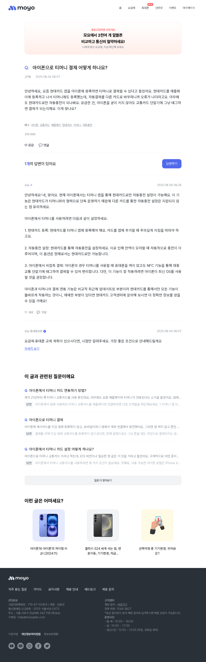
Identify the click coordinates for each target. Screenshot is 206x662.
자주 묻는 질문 (17, 589)
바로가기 (122, 604)
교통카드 (44, 125)
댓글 (44, 145)
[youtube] (11, 646)
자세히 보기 (32, 349)
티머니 (77, 125)
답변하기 (171, 164)
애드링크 (90, 589)
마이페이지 (189, 7)
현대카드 (67, 125)
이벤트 (172, 7)
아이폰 (34, 125)
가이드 (37, 589)
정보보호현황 (51, 634)
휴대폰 (147, 6)
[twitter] (47, 646)
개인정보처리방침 (31, 634)
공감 (29, 145)
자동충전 (87, 125)
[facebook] (38, 646)
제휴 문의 (108, 589)
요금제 (131, 7)
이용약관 (13, 634)
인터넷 (159, 7)
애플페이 (56, 125)
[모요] (18, 578)
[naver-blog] (20, 646)
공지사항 (54, 589)
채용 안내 (72, 589)
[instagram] (29, 646)
